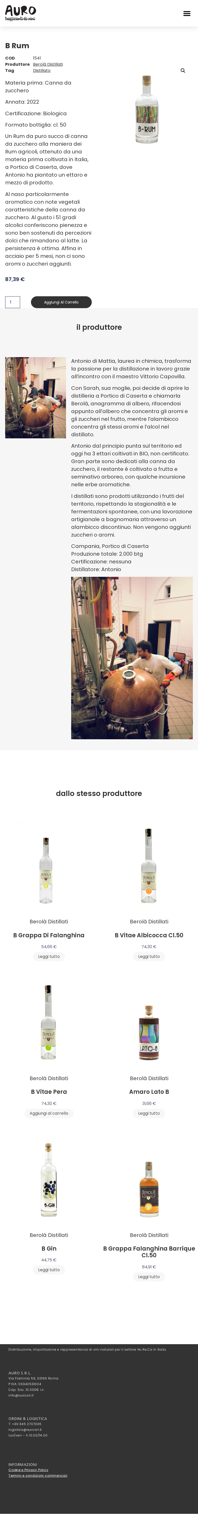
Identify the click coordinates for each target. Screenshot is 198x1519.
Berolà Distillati (48, 64)
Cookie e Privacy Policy (28, 1470)
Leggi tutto (49, 956)
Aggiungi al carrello (61, 302)
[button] (187, 13)
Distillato (42, 70)
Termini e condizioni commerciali (38, 1475)
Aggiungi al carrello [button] (49, 1113)
